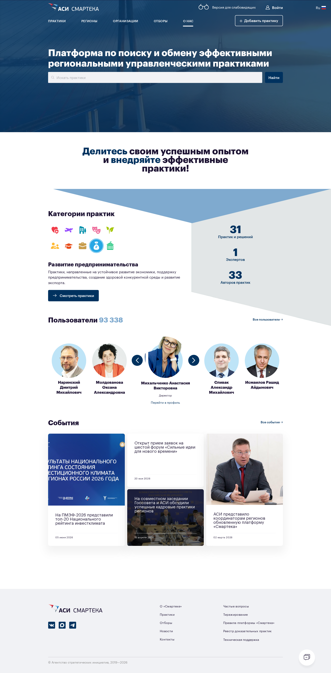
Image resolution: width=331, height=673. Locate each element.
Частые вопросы (236, 606)
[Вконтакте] (51, 625)
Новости (166, 631)
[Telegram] (72, 625)
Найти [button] (273, 77)
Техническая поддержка (241, 639)
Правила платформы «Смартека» (249, 623)
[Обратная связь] (307, 657)
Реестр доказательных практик (247, 631)
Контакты (167, 639)
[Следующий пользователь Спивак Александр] (193, 360)
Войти (277, 7)
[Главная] (73, 7)
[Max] (62, 625)
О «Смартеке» (171, 606)
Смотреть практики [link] (76, 295)
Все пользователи (266, 319)
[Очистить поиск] (52, 77)
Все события (270, 422)
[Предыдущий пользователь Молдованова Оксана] (137, 360)
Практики (167, 614)
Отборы (166, 623)
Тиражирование (235, 614)
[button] (259, 20)
